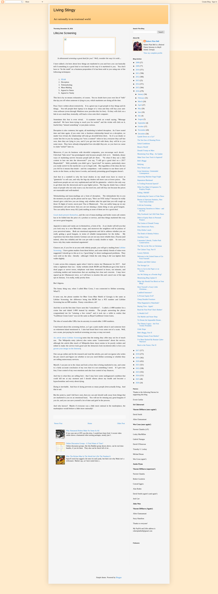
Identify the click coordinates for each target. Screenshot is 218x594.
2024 (138, 375)
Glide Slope (141, 329)
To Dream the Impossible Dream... (149, 320)
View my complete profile (153, 53)
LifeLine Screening (144, 205)
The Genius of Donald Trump (148, 223)
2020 (138, 361)
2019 (138, 358)
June (140, 112)
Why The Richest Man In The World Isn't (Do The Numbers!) (88, 456)
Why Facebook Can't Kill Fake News (150, 214)
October (141, 126)
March (140, 101)
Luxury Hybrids (143, 253)
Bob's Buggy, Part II (144, 333)
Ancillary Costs (142, 237)
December (142, 134)
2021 (138, 365)
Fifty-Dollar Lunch (144, 230)
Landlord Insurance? (144, 293)
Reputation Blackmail (145, 180)
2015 (138, 88)
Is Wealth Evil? (142, 313)
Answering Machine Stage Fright (149, 177)
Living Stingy (64, 10)
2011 (138, 73)
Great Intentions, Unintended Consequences (147, 172)
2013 (138, 80)
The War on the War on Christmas (149, 246)
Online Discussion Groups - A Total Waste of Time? (84, 443)
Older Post (121, 423)
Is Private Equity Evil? (145, 296)
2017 (138, 350)
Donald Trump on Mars (145, 151)
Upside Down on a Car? (145, 137)
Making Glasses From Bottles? (148, 336)
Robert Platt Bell (152, 41)
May (140, 109)
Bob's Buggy (141, 161)
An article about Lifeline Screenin (67, 338)
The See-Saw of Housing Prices (148, 140)
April (140, 105)
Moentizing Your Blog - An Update (149, 154)
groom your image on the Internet (66, 348)
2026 (138, 383)
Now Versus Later (143, 168)
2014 (138, 84)
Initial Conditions (143, 144)
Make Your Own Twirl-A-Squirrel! (149, 157)
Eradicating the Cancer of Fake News (150, 196)
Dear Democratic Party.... (146, 227)
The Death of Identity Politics (148, 234)
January (141, 94)
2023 (138, 372)
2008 (138, 62)
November (142, 130)
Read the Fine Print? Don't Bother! (149, 310)
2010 (138, 70)
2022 (138, 368)
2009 (138, 66)
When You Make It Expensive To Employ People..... (149, 188)
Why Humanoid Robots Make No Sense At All (82, 431)
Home (90, 423)
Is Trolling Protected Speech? (148, 184)
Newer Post (58, 423)
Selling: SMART (143, 193)
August (140, 119)
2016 (138, 91)
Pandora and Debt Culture (146, 262)
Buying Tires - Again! (145, 306)
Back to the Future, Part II (146, 345)
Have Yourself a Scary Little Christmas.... (147, 288)
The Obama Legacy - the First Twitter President (148, 325)
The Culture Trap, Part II (146, 250)
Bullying (140, 164)
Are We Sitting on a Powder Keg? (149, 274)
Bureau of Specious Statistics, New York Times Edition (149, 201)
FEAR (63, 79)
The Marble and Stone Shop (147, 317)
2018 (138, 354)
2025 (138, 379)
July (139, 116)
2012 (138, 77)
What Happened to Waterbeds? (148, 303)
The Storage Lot (143, 265)
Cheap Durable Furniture (146, 299)
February (141, 98)
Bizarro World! (142, 147)
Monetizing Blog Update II (147, 278)
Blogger (118, 577)
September (142, 123)
